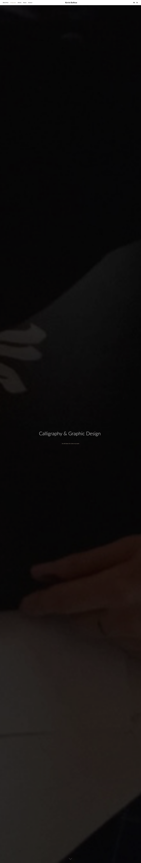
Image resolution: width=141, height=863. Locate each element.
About (24, 2)
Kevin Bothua (71, 2)
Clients (19, 2)
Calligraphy (13, 2)
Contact (30, 2)
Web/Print (5, 2)
